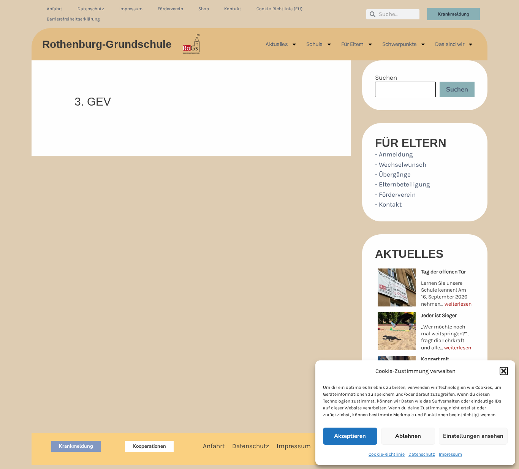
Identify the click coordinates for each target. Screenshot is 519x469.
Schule (314, 44)
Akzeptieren (350, 436)
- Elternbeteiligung (402, 184)
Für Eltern (352, 44)
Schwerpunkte (399, 44)
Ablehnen (408, 436)
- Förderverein (395, 194)
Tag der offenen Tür (443, 271)
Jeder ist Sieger (439, 315)
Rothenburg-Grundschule (107, 44)
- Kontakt (388, 204)
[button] (504, 371)
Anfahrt (54, 8)
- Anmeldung (394, 154)
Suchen (386, 77)
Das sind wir (449, 44)
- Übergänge (393, 174)
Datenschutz (421, 454)
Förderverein (170, 8)
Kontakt (232, 8)
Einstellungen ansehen (473, 436)
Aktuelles (277, 44)
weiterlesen (458, 304)
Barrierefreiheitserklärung (73, 19)
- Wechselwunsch (400, 164)
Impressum (450, 454)
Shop (203, 8)
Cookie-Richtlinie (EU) (279, 8)
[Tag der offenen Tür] (397, 287)
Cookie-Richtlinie (387, 454)
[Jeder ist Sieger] (397, 331)
